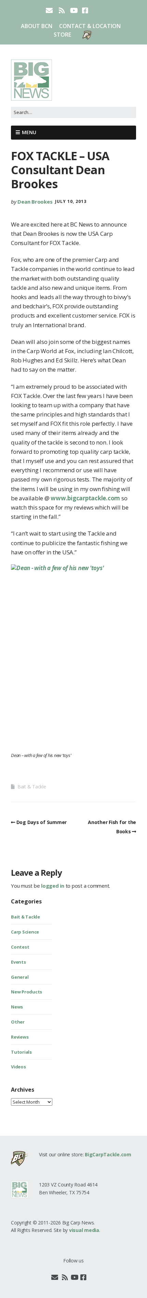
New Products (26, 992)
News (17, 1007)
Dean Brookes (34, 201)
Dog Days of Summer (41, 822)
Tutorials (21, 1052)
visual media (84, 1230)
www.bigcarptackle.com (85, 498)
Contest (20, 947)
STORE (62, 34)
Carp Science (25, 932)
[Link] (92, 1277)
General (19, 977)
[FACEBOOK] (85, 10)
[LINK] (96, 10)
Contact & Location (90, 26)
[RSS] (61, 10)
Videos (18, 1067)
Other (18, 1022)
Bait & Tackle (31, 786)
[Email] (55, 1277)
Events (18, 962)
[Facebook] (83, 1277)
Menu (29, 132)
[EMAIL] (50, 10)
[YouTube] (75, 1277)
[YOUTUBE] (74, 10)
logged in (52, 885)
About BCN (36, 26)
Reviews (19, 1037)
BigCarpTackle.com (108, 1154)
